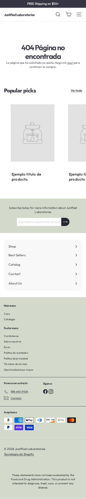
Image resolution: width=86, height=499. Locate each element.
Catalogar (10, 319)
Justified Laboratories (19, 15)
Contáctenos (11, 336)
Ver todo (76, 90)
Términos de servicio (15, 364)
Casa (7, 313)
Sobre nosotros (13, 341)
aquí (70, 62)
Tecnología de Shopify (19, 454)
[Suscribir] (65, 222)
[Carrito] (68, 14)
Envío (7, 347)
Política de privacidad (16, 358)
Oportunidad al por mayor (18, 369)
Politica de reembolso (16, 352)
